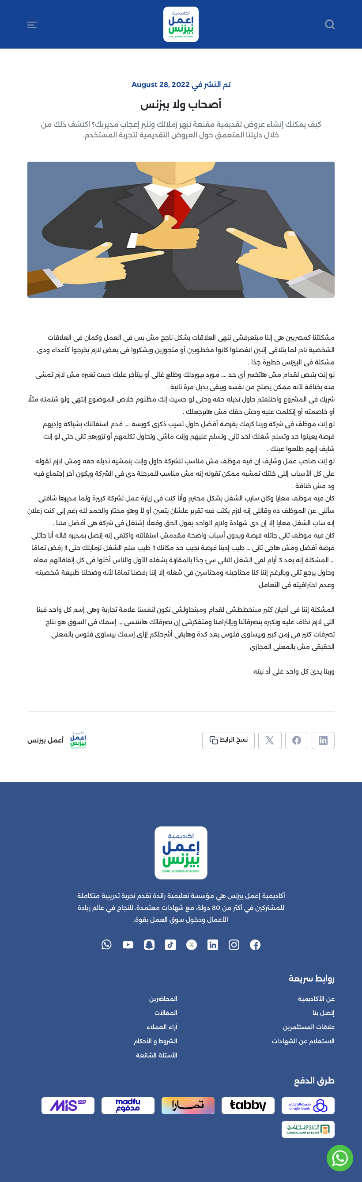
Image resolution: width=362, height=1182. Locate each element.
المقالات (166, 1013)
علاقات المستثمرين (309, 1027)
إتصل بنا (324, 1013)
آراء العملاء (162, 1027)
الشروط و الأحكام (155, 1041)
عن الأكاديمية (316, 999)
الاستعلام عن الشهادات (303, 1041)
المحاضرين (163, 999)
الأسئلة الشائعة (156, 1055)
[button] (32, 24)
